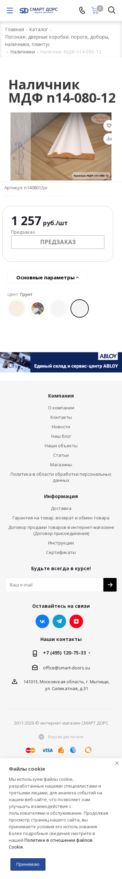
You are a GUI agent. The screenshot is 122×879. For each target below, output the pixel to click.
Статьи (61, 455)
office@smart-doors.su (66, 667)
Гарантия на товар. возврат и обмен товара (61, 518)
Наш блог (61, 436)
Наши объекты (61, 446)
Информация (61, 496)
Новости (61, 427)
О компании (61, 408)
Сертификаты (61, 552)
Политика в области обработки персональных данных (61, 477)
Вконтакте (42, 621)
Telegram (59, 621)
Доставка (61, 508)
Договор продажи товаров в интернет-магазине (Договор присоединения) (61, 530)
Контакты (61, 417)
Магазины (61, 465)
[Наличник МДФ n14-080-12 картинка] (61, 146)
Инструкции (61, 543)
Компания (61, 395)
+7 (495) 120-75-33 (64, 652)
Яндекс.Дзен (76, 621)
